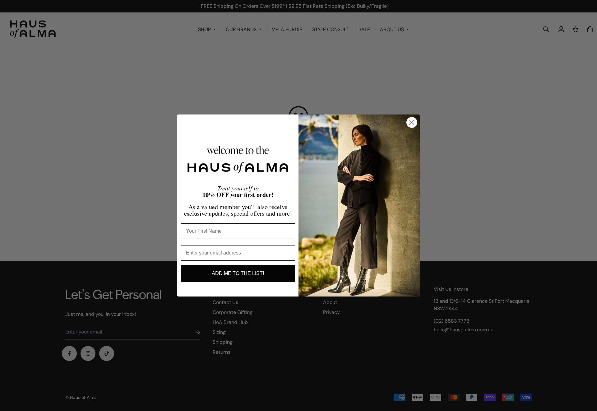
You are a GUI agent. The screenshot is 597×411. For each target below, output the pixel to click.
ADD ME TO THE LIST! (238, 273)
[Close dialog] (411, 122)
